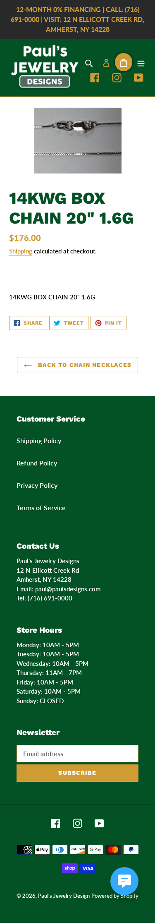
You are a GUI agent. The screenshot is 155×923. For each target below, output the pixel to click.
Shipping (20, 251)
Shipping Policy (39, 440)
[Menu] (141, 62)
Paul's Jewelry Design (64, 895)
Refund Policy (37, 463)
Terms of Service (41, 507)
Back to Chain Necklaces (84, 364)
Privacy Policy (37, 485)
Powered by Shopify (114, 895)
